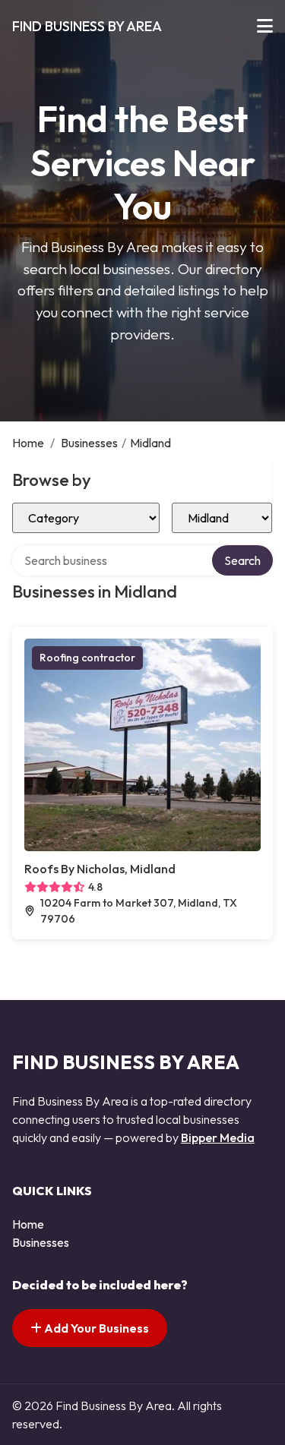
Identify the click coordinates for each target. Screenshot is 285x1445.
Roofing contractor (87, 657)
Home (28, 442)
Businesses (89, 442)
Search (242, 560)
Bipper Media (218, 1137)
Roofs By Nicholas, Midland (100, 868)
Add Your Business (95, 1328)
